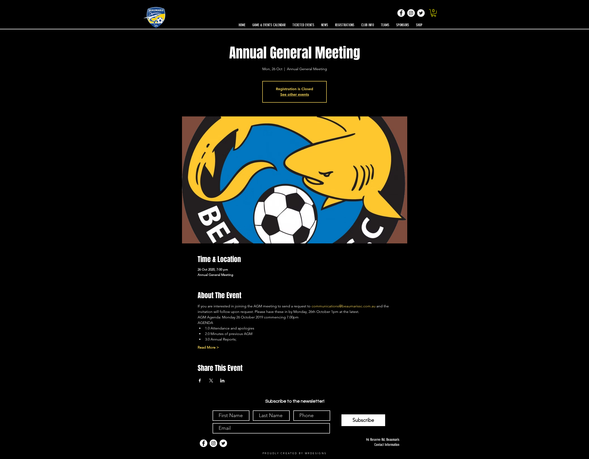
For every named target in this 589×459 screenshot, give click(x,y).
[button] (433, 13)
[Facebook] (401, 13)
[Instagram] (411, 13)
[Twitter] (421, 13)
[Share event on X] (211, 380)
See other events (294, 94)
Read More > (208, 347)
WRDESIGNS (316, 453)
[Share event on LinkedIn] (222, 380)
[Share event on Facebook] (200, 380)
